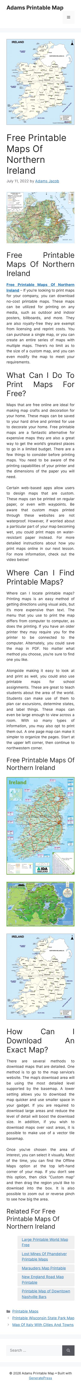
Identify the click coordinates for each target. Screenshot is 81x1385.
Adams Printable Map (35, 7)
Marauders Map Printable (44, 1268)
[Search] (68, 1350)
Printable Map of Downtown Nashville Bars (46, 1294)
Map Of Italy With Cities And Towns (43, 1325)
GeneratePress (40, 1378)
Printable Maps (25, 1311)
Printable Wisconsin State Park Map (43, 1318)
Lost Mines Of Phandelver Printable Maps (44, 1257)
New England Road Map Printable (43, 1280)
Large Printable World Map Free (45, 1242)
